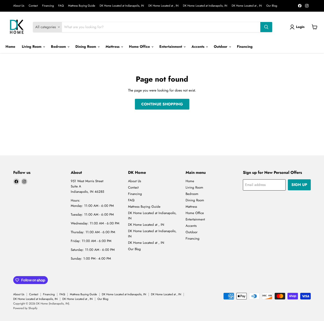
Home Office (140, 46)
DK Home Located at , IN (163, 5)
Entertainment (171, 46)
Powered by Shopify (25, 308)
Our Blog (271, 5)
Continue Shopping (162, 104)
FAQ (61, 5)
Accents (198, 46)
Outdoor (221, 46)
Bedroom (59, 46)
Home (10, 46)
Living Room (32, 46)
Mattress (113, 46)
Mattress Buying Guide (81, 5)
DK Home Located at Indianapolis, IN (122, 5)
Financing (48, 5)
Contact (33, 5)
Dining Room (86, 46)
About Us (18, 5)
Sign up (299, 184)
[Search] (266, 27)
